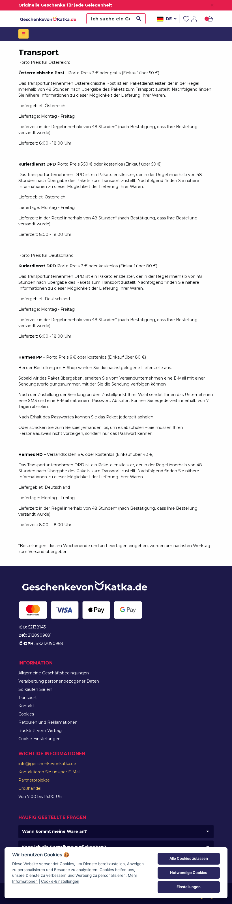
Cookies (26, 714)
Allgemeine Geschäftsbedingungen (53, 673)
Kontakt (26, 705)
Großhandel (29, 788)
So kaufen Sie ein (35, 689)
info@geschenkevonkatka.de (47, 763)
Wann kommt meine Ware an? (54, 831)
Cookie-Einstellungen (39, 738)
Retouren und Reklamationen (48, 722)
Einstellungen (189, 886)
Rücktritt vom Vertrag (40, 730)
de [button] (169, 18)
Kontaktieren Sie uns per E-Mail (49, 771)
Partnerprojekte (34, 780)
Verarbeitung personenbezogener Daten (58, 681)
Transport (27, 697)
